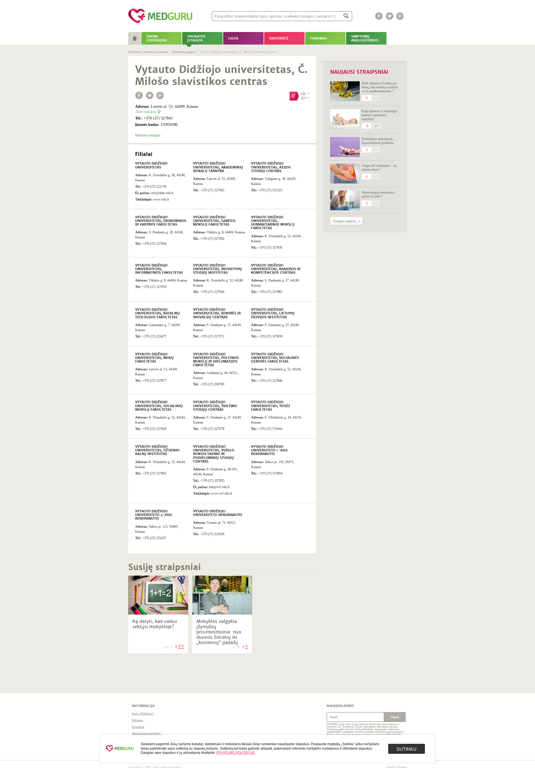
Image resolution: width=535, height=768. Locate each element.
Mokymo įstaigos (147, 135)
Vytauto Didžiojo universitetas (151, 165)
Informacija (143, 706)
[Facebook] (379, 16)
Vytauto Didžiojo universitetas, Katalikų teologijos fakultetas (157, 313)
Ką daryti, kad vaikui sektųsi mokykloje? (154, 624)
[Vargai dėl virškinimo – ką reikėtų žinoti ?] (345, 174)
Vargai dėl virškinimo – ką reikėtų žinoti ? (379, 168)
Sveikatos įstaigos (183, 51)
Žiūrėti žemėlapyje (146, 111)
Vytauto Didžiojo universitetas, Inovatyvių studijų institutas (217, 269)
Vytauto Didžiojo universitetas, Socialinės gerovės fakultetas (275, 358)
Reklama (137, 720)
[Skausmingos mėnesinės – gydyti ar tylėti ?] (345, 200)
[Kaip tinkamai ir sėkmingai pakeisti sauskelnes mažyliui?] (345, 119)
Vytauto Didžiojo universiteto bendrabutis (217, 513)
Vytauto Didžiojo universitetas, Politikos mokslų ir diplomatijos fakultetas (216, 360)
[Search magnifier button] (346, 15)
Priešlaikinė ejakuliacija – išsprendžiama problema (378, 141)
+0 (308, 93)
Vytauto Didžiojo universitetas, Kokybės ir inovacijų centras (217, 313)
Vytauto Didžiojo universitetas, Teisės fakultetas (270, 406)
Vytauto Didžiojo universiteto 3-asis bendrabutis (153, 515)
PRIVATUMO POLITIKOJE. (236, 753)
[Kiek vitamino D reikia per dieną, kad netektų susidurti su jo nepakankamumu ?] (345, 91)
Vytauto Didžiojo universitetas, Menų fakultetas (154, 358)
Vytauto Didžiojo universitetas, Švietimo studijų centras (215, 406)
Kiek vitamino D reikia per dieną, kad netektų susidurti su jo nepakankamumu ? (380, 87)
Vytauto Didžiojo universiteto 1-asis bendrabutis (269, 450)
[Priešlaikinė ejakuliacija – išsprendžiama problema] (345, 147)
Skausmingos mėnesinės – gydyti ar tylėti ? (379, 194)
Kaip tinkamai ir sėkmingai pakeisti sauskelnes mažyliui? (379, 115)
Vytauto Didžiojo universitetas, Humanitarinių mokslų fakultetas (273, 223)
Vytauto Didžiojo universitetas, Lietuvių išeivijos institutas (273, 313)
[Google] (400, 16)
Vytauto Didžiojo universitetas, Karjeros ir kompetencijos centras (275, 269)
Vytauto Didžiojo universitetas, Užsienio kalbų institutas (157, 450)
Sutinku (407, 749)
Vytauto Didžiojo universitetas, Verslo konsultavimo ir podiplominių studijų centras (213, 454)
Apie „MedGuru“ (143, 713)
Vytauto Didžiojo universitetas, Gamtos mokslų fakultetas (214, 221)
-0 (308, 97)
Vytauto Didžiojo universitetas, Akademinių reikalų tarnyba (218, 167)
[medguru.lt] (160, 23)
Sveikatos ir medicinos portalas (148, 51)
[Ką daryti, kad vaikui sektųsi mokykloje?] (158, 613)
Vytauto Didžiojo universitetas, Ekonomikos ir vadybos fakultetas (160, 221)
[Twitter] (389, 16)
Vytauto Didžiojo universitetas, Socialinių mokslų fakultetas (159, 406)
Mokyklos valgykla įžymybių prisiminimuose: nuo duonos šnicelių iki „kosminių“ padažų (218, 632)
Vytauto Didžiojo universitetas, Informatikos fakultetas (159, 269)
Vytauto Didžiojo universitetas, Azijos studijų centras (271, 167)
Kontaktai (138, 726)
